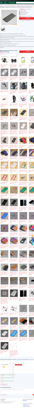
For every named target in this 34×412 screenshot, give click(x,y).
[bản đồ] (32, 244)
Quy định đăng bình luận (4, 394)
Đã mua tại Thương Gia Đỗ (8, 374)
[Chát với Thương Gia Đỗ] (32, 242)
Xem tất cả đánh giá (4, 384)
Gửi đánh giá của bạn (18, 364)
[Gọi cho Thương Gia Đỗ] (32, 238)
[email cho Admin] (32, 236)
